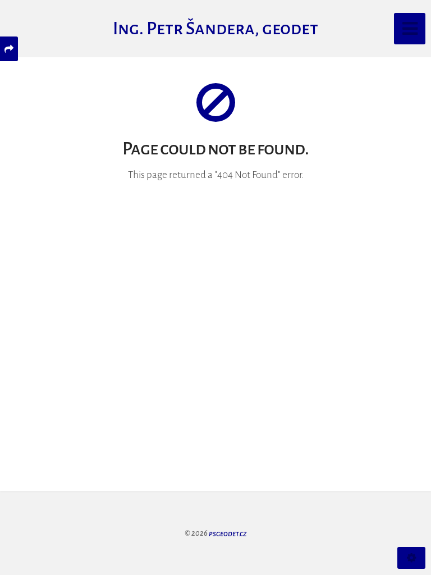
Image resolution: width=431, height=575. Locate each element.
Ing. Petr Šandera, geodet (215, 28)
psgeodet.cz (228, 533)
